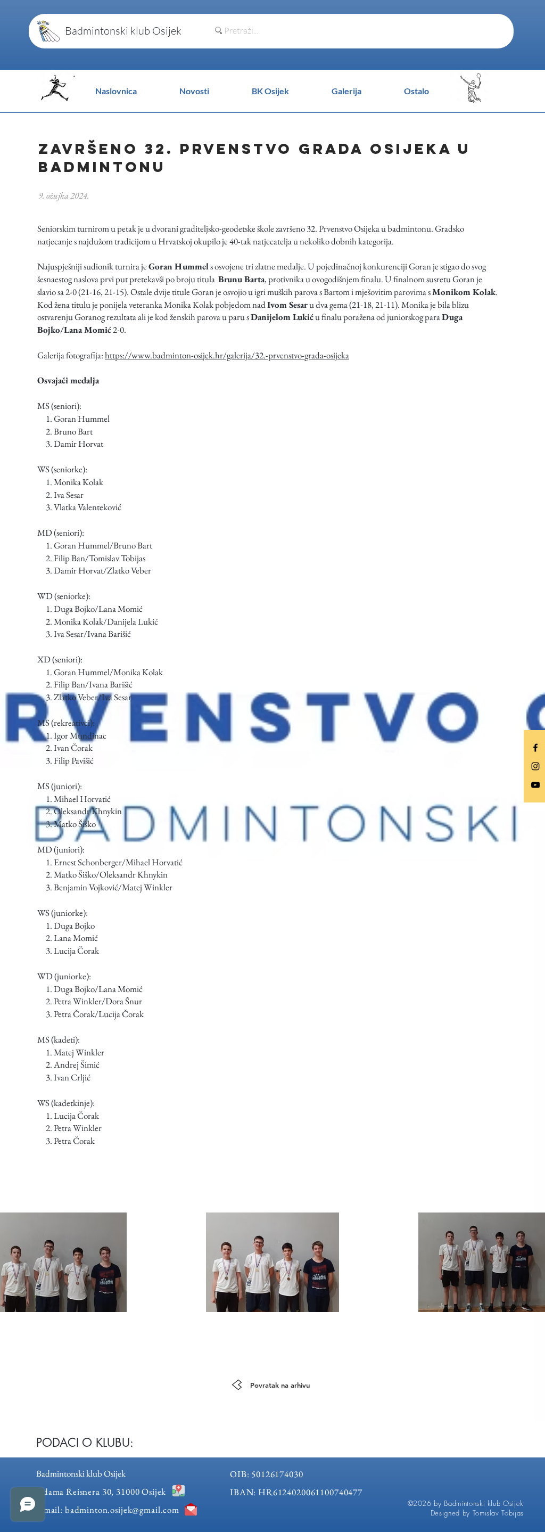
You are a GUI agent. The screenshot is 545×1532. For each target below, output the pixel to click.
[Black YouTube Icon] (535, 785)
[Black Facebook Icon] (535, 747)
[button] (416, 91)
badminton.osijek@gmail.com (122, 1509)
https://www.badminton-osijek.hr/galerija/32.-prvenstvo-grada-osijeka (227, 355)
